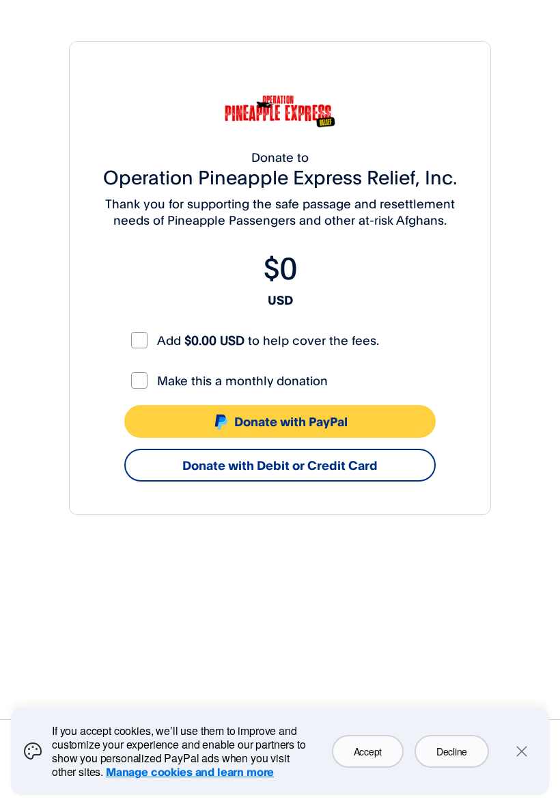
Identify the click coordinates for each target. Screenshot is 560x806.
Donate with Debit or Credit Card (280, 465)
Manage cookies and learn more (190, 772)
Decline (451, 751)
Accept (368, 751)
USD (280, 299)
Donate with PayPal (291, 421)
